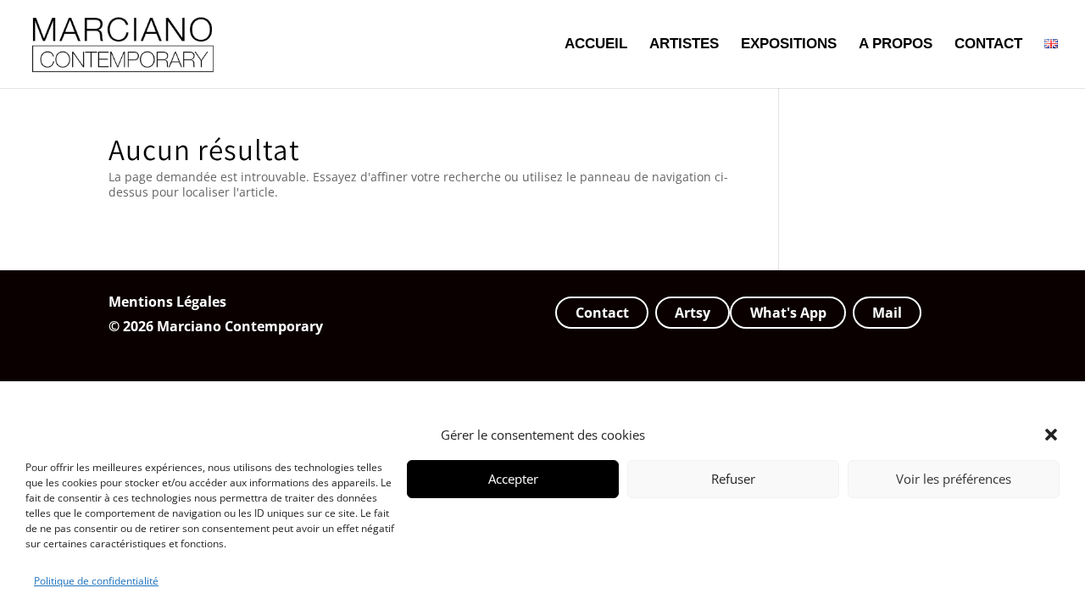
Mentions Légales (167, 301)
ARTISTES (684, 45)
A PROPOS (895, 45)
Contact (602, 312)
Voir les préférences (953, 478)
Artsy (692, 312)
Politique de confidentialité (96, 581)
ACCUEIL (596, 45)
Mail (887, 312)
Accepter (513, 478)
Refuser (733, 478)
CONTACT (988, 45)
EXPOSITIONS (789, 45)
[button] (1051, 434)
